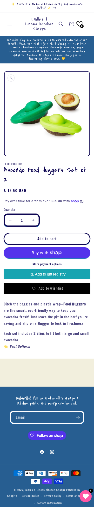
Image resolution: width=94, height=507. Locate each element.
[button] (9, 24)
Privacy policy (52, 496)
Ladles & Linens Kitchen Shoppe (45, 490)
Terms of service (76, 496)
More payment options (47, 264)
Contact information (49, 503)
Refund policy (30, 496)
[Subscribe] (78, 417)
